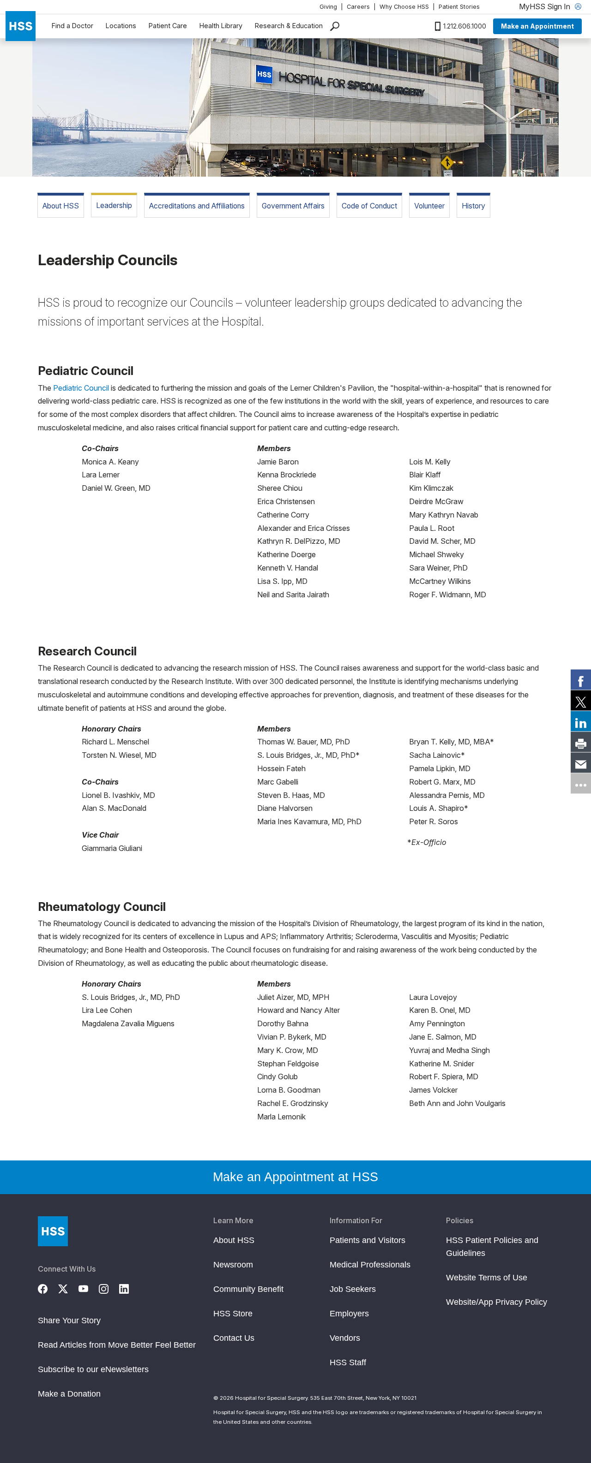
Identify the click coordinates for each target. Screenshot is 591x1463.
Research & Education (289, 26)
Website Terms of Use (486, 1277)
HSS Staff (348, 1362)
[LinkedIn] (129, 1288)
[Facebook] (48, 1288)
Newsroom (233, 1264)
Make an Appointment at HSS (295, 1177)
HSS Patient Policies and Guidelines (492, 1247)
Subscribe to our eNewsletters (93, 1369)
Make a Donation (69, 1393)
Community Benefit (248, 1289)
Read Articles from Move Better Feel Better (117, 1345)
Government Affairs (293, 206)
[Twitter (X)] (68, 1288)
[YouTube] (88, 1288)
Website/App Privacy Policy (496, 1302)
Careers (358, 6)
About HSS (60, 206)
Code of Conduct (369, 206)
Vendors (345, 1338)
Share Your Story (69, 1320)
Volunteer (429, 206)
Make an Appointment (537, 26)
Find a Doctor (72, 26)
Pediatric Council (81, 388)
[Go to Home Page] (53, 1231)
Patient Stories (459, 6)
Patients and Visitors (367, 1240)
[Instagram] (109, 1288)
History (473, 206)
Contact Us (233, 1338)
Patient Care (168, 26)
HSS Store (233, 1313)
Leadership (114, 205)
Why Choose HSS (404, 6)
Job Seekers (353, 1289)
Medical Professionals (370, 1264)
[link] (581, 680)
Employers (349, 1313)
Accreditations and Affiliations (197, 206)
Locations (121, 26)
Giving (328, 6)
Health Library (220, 26)
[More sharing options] (581, 783)
